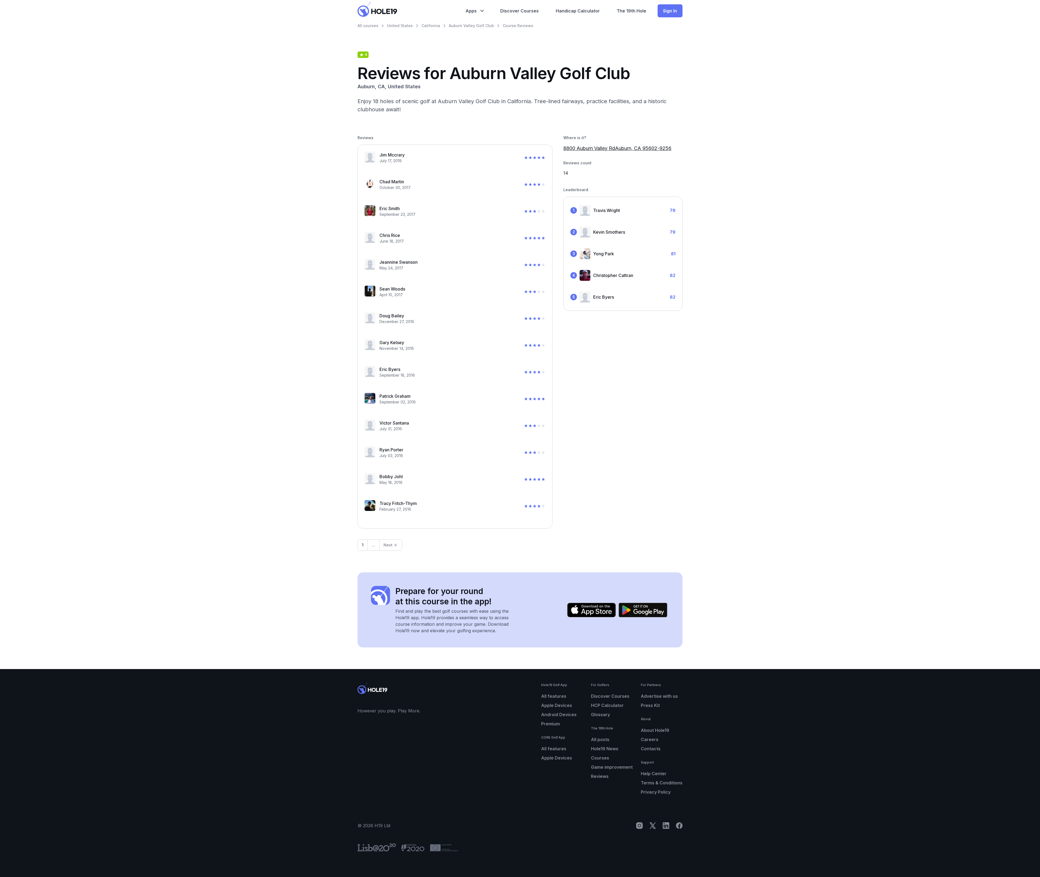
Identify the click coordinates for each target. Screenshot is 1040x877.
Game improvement (612, 767)
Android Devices (559, 714)
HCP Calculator (607, 705)
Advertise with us (659, 696)
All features (553, 696)
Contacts (651, 748)
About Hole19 (655, 730)
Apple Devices (556, 705)
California (430, 25)
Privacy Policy (656, 792)
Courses (600, 758)
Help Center (654, 773)
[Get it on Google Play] (643, 610)
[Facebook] (679, 825)
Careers (649, 739)
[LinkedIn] (666, 825)
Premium (550, 723)
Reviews (600, 776)
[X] (652, 825)
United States (400, 25)
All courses (368, 25)
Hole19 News (604, 748)
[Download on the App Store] (591, 610)
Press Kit (650, 705)
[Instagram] (639, 825)
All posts (600, 739)
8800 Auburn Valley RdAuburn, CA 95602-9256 (617, 148)
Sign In (670, 11)
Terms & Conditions (661, 782)
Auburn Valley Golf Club (471, 25)
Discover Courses (610, 696)
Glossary (600, 714)
